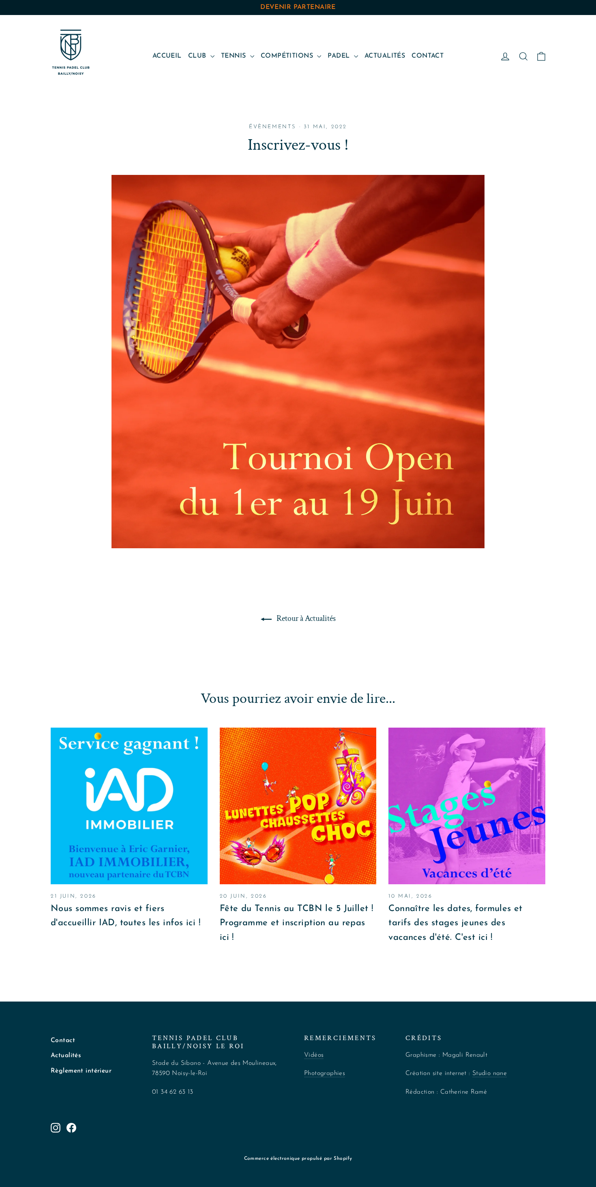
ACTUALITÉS (384, 56)
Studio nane (489, 1073)
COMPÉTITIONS (288, 56)
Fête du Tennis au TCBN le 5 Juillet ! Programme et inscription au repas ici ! (296, 923)
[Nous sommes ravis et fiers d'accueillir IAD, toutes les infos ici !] (129, 806)
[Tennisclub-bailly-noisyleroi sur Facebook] (71, 1127)
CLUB (198, 56)
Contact (63, 1040)
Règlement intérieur (81, 1071)
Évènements (272, 126)
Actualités (66, 1055)
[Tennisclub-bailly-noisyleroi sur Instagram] (55, 1127)
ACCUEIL (167, 56)
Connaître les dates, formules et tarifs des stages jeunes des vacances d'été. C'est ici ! (455, 923)
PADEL (340, 56)
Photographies (324, 1073)
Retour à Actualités (305, 618)
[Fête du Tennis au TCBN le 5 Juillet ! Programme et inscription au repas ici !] (298, 806)
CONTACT (428, 56)
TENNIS (234, 56)
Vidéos (314, 1055)
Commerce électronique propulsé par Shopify (298, 1158)
